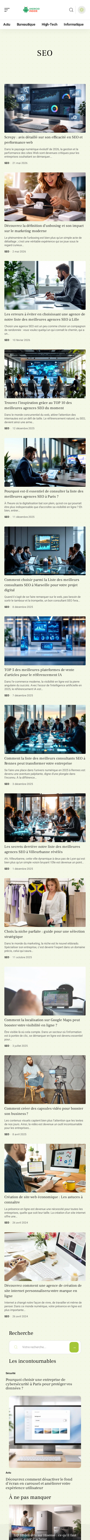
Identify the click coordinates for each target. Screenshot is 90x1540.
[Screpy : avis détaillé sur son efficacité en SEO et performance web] (45, 108)
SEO (6, 163)
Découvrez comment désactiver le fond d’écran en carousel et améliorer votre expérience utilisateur (39, 1484)
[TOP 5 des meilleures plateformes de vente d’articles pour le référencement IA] (45, 640)
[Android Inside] (31, 10)
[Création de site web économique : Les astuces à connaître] (45, 1168)
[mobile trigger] (8, 10)
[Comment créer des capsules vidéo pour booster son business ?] (45, 1079)
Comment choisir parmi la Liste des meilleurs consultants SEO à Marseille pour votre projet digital (41, 585)
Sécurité (11, 1373)
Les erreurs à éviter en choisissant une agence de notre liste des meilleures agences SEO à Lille (44, 317)
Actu (8, 1473)
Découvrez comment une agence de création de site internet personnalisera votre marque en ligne (43, 1290)
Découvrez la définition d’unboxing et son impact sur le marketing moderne (44, 228)
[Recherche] (71, 10)
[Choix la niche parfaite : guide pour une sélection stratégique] (45, 902)
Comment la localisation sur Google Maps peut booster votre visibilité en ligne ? (42, 1023)
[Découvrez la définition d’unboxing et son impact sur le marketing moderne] (45, 196)
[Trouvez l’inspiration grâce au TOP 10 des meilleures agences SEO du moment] (45, 373)
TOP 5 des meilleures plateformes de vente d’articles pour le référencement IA (39, 672)
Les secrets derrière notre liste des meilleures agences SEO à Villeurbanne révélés (42, 849)
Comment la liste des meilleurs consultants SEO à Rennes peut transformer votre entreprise (44, 761)
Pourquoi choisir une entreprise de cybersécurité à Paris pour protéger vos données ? (39, 1384)
